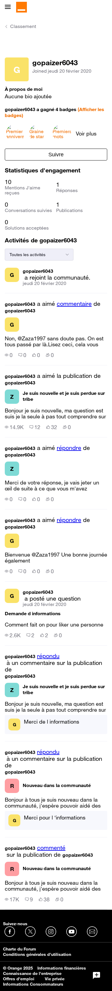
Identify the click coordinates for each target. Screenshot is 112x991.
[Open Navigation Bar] (9, 7)
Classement (23, 26)
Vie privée (55, 978)
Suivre (56, 155)
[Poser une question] (96, 975)
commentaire (74, 303)
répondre (69, 448)
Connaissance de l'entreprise (32, 973)
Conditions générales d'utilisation (37, 954)
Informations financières (61, 968)
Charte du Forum (19, 949)
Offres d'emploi (18, 978)
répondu (48, 656)
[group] (9, 355)
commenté (51, 847)
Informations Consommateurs (33, 984)
